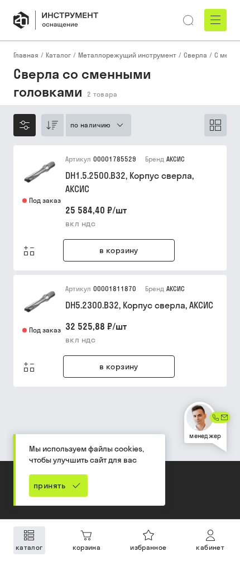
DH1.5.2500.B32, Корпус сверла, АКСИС (129, 182)
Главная (26, 55)
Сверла (195, 55)
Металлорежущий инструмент (127, 55)
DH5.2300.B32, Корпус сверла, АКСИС (139, 305)
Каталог (58, 55)
